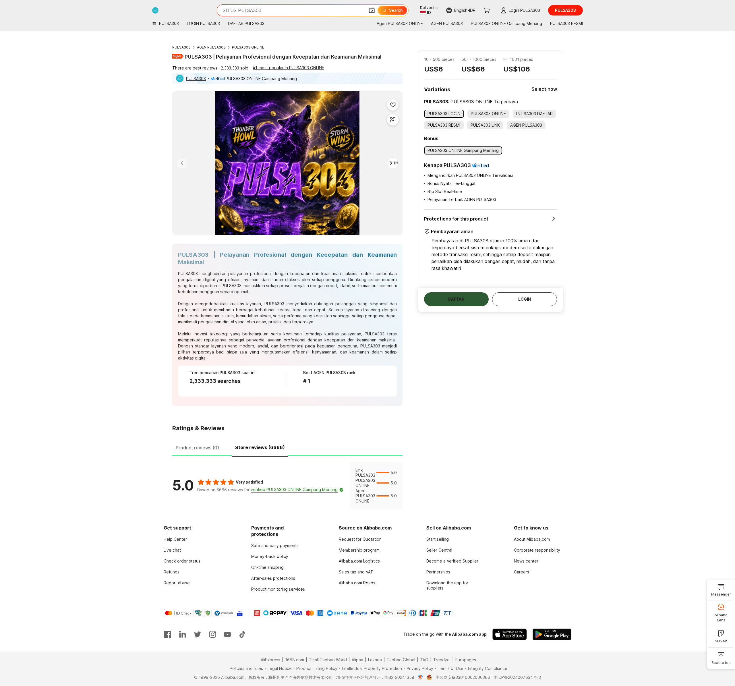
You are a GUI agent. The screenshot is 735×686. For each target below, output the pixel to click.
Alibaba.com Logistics (359, 561)
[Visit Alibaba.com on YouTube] (227, 634)
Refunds (171, 571)
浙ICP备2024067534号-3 (517, 677)
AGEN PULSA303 (211, 47)
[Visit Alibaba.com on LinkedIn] (183, 634)
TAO (424, 659)
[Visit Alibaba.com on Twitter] (198, 634)
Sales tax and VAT (356, 571)
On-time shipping (267, 567)
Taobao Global (401, 659)
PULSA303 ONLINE (248, 47)
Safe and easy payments (275, 545)
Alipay (357, 659)
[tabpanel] (287, 485)
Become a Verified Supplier (452, 561)
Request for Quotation (360, 539)
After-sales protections (273, 578)
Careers (521, 571)
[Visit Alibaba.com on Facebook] (168, 634)
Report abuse (177, 582)
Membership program (359, 550)
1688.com (294, 659)
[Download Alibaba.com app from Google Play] (552, 634)
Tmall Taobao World (328, 659)
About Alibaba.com (532, 539)
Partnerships (438, 571)
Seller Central (439, 550)
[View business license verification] (420, 677)
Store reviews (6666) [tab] (260, 447)
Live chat (172, 550)
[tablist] (287, 447)
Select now (544, 89)
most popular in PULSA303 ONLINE (288, 67)
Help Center (175, 539)
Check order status (182, 561)
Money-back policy (269, 556)
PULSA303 (181, 47)
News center (526, 561)
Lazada (375, 659)
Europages (465, 659)
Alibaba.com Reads (357, 582)
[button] (371, 10)
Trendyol (441, 659)
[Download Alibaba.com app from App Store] (509, 634)
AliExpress (270, 659)
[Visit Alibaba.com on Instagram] (212, 634)
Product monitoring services (278, 589)
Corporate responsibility (537, 550)
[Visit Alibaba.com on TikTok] (242, 634)
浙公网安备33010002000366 (463, 677)
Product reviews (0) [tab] (197, 448)
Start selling (437, 539)
